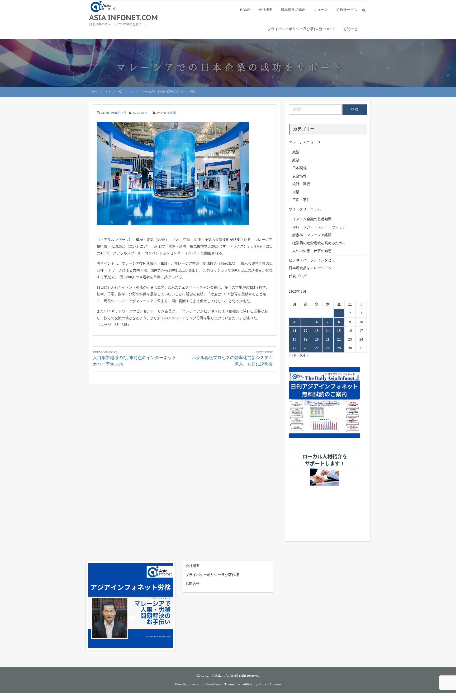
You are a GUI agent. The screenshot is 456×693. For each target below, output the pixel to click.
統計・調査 (301, 184)
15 (339, 330)
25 (294, 348)
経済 (173, 113)
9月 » (304, 355)
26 (306, 348)
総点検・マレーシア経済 (312, 235)
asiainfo (142, 113)
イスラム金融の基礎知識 (312, 219)
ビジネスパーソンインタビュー (314, 260)
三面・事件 (301, 200)
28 (328, 348)
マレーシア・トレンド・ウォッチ (319, 227)
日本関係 (299, 168)
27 (317, 348)
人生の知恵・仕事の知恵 (312, 251)
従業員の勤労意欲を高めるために (319, 243)
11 (294, 330)
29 (339, 348)
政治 (295, 152)
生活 (295, 192)
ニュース (321, 10)
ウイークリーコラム (305, 209)
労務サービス (346, 10)
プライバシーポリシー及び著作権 (212, 575)
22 (339, 339)
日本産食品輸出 (293, 10)
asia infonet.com (123, 17)
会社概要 (265, 10)
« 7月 (293, 355)
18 (294, 339)
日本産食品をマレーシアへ (310, 268)
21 (328, 339)
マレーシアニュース (305, 142)
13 (317, 330)
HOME (245, 10)
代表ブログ (298, 276)
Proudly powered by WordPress (198, 684)
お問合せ (350, 29)
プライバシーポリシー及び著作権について (301, 29)
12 (306, 330)
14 (328, 330)
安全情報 (299, 176)
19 (306, 339)
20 (317, 339)
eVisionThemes (269, 684)
